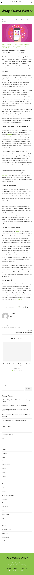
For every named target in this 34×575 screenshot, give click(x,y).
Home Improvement (8, 495)
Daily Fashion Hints (13, 565)
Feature (9, 46)
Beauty (11, 20)
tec (3, 522)
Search (4, 386)
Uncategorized (6, 529)
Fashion (3, 46)
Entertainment (6, 464)
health (3, 491)
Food (3, 480)
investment (18, 299)
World (3, 541)
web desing (5, 533)
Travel (3, 525)
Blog (16, 563)
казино (4, 545)
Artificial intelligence (8, 434)
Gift (14, 46)
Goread (9, 134)
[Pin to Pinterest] (25, 307)
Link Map (23, 565)
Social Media (4, 47)
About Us (11, 563)
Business (9, 44)
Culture (27, 44)
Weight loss (16, 47)
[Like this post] (19, 307)
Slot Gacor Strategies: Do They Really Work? (15, 405)
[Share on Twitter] (23, 307)
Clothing (21, 44)
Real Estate (5, 506)
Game (3, 484)
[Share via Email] (27, 307)
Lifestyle (19, 46)
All (2, 430)
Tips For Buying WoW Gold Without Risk (14, 420)
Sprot (11, 47)
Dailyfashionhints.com (17, 570)
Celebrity (15, 44)
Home (3, 20)
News (24, 46)
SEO (3, 510)
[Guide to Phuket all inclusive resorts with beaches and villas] (17, 351)
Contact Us (22, 563)
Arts (3, 438)
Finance (4, 476)
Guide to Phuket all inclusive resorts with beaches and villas (17, 365)
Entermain (5, 461)
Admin (10, 53)
